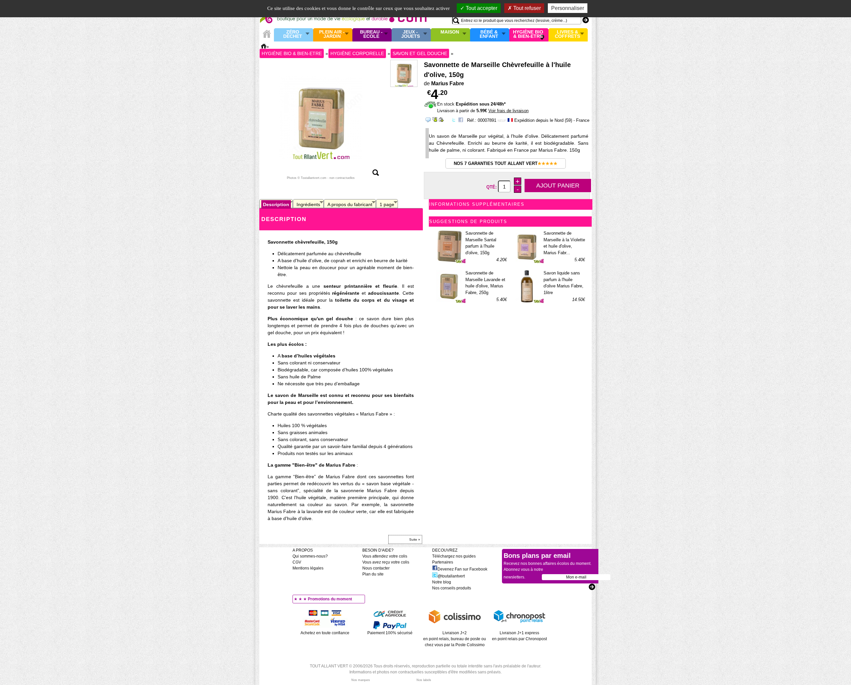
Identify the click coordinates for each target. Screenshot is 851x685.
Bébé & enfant (489, 34)
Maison (449, 32)
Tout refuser (526, 8)
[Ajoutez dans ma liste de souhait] (441, 119)
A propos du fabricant (349, 204)
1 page (387, 204)
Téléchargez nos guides (454, 556)
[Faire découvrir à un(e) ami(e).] (434, 119)
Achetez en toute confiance (325, 633)
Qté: (492, 187)
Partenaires (442, 562)
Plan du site (373, 574)
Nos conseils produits (451, 588)
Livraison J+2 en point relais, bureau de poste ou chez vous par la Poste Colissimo (454, 639)
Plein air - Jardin (332, 34)
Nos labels (424, 680)
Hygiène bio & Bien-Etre (528, 34)
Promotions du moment (330, 599)
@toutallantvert (451, 576)
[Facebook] (460, 120)
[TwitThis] (453, 120)
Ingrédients (308, 204)
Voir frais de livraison (508, 110)
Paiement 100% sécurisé (390, 633)
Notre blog (441, 582)
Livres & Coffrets (567, 34)
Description (276, 204)
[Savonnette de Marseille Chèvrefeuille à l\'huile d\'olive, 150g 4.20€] (321, 117)
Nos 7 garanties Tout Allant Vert (505, 163)
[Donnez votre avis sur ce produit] (428, 119)
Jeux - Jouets (410, 34)
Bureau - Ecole (371, 34)
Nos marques (360, 680)
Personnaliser (567, 8)
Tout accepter (480, 8)
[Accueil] (267, 34)
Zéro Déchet (292, 34)
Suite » (414, 539)
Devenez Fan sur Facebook (462, 569)
